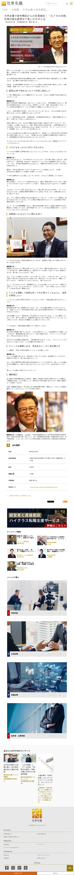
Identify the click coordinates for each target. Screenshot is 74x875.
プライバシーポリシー (44, 855)
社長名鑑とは (8, 833)
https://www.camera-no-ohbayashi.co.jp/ (43, 487)
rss (66, 501)
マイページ (40, 844)
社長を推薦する (41, 833)
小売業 (15, 10)
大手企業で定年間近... (36, 10)
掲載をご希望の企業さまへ (12, 836)
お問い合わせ (41, 858)
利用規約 (6, 858)
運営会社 (6, 855)
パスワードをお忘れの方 (11, 847)
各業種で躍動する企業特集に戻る (20, 495)
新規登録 (18, 873)
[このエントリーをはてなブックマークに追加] (19, 868)
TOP (5, 10)
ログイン (55, 873)
